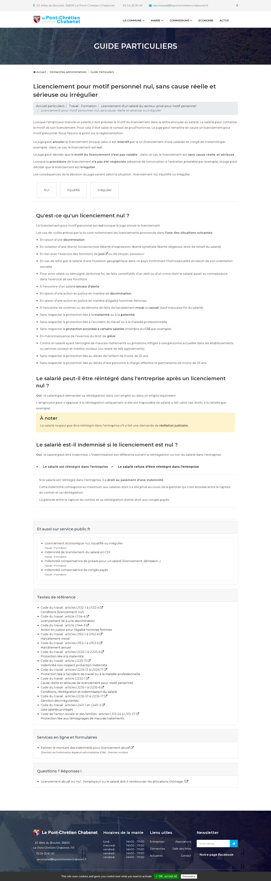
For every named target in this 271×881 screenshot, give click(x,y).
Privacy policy (206, 876)
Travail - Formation (82, 106)
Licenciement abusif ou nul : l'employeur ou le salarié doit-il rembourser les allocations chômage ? (113, 781)
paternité (128, 315)
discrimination (74, 240)
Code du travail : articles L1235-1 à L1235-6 (71, 687)
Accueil (41, 72)
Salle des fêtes (182, 848)
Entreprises (157, 841)
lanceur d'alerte (87, 286)
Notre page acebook (216, 854)
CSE (148, 329)
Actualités (156, 855)
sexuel (154, 307)
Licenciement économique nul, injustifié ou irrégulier (84, 543)
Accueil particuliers (50, 106)
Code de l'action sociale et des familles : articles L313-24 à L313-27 (88, 714)
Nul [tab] (46, 190)
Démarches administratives (68, 72)
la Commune (132, 20)
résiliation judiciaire (173, 425)
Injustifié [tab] (73, 190)
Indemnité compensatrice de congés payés (76, 570)
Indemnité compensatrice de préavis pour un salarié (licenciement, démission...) (103, 561)
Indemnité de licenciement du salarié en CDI (77, 552)
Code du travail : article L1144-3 (63, 625)
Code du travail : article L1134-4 (63, 616)
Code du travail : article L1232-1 (63, 678)
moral (139, 307)
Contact (186, 855)
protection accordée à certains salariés (95, 329)
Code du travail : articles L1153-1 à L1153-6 (70, 643)
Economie (206, 20)
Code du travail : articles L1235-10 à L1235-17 (72, 696)
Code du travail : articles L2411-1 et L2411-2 (71, 705)
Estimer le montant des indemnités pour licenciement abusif (86, 748)
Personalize (189, 876)
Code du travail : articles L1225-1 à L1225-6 (71, 652)
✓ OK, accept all (166, 876)
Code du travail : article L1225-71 (64, 661)
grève (111, 336)
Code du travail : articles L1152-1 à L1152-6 (70, 634)
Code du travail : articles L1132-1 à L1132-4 (70, 607)
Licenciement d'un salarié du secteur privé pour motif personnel (148, 106)
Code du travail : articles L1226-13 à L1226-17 (72, 669)
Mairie (155, 20)
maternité (102, 315)
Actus (224, 20)
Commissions (179, 20)
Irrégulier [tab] (105, 190)
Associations (183, 841)
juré (101, 254)
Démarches (157, 848)
